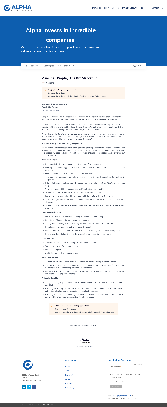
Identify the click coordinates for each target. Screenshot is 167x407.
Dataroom (68, 383)
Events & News (129, 8)
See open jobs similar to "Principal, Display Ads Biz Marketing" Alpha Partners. (77, 96)
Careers (115, 8)
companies (32, 66)
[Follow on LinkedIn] (24, 387)
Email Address (115, 367)
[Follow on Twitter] (29, 387)
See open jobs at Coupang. (58, 93)
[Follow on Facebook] (34, 387)
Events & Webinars (118, 381)
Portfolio (96, 8)
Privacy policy (78, 346)
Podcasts (144, 8)
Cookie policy (89, 346)
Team (106, 8)
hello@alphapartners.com (122, 396)
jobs (49, 66)
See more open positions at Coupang (83, 325)
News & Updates (118, 377)
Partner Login (70, 388)
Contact (155, 8)
